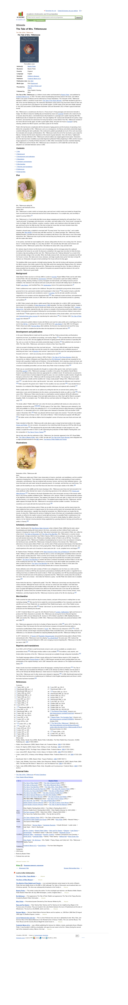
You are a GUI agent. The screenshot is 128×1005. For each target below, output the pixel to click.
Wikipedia (30, 20)
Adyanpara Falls (24, 868)
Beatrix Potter (20, 890)
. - (54, 787)
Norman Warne (20, 912)
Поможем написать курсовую (33, 865)
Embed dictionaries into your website (68, 10)
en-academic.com (20, 19)
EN (80, 10)
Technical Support (38, 935)
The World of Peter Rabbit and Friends (28, 883)
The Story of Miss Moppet (24, 879)
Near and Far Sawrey (22, 905)
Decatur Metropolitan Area (71, 868)
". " (60, 723)
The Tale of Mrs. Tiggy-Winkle (25, 876)
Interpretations (40, 20)
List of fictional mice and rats (25, 917)
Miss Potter (19, 901)
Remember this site (51, 10)
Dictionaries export (20, 937)
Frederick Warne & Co (23, 925)
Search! (78, 17)
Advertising (45, 935)
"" (59, 711)
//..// (62, 713)
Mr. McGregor (20, 896)
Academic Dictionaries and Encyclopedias (42, 14)
